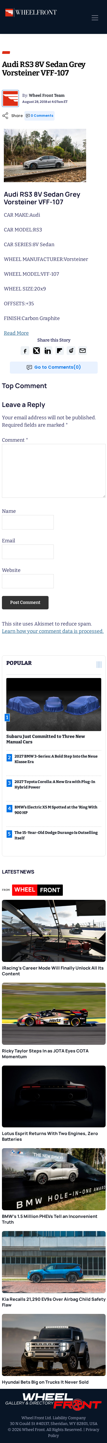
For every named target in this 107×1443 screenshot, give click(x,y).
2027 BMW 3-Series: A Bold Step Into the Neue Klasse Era (56, 759)
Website (11, 570)
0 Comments (42, 115)
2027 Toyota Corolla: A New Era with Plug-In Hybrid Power (55, 784)
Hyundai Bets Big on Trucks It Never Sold (45, 1382)
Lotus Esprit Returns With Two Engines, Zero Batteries (50, 1136)
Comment (15, 440)
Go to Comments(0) (57, 367)
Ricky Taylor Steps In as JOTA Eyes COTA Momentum (45, 1054)
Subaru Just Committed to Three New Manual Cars (45, 739)
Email (8, 541)
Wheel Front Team (46, 95)
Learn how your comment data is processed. (53, 631)
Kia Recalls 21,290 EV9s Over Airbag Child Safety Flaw (54, 1302)
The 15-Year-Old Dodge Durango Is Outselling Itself (56, 835)
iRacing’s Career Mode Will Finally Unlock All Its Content (53, 971)
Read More (16, 333)
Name (9, 511)
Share (17, 115)
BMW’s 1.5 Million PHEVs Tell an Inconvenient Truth (49, 1219)
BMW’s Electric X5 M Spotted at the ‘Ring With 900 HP (56, 810)
